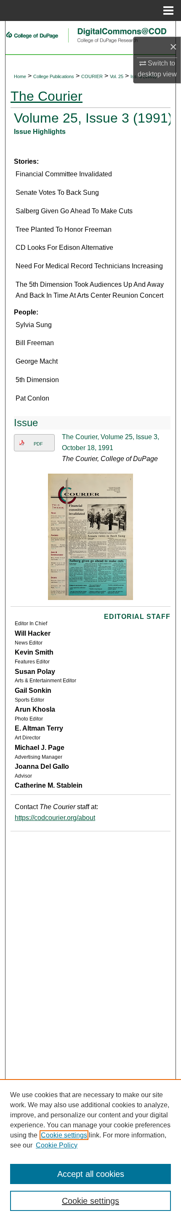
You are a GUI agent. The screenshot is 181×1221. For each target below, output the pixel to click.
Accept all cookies (90, 1174)
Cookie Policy (56, 1145)
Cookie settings (64, 1135)
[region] (90, 1150)
